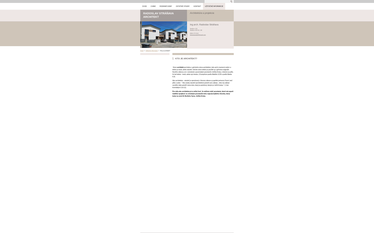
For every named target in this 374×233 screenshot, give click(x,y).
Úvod (141, 50)
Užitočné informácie (152, 50)
